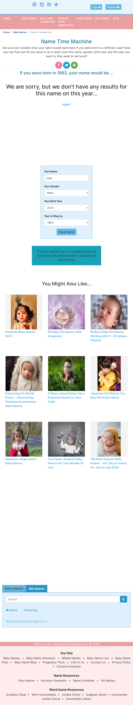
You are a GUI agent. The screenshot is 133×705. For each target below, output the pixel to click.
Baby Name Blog (25, 662)
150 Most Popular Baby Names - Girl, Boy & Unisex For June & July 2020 (108, 463)
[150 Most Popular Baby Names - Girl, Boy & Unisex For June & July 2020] (109, 439)
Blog (116, 18)
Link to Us (77, 662)
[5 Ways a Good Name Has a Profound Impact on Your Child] (66, 373)
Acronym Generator (54, 680)
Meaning (30, 610)
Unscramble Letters (78, 698)
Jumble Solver (71, 694)
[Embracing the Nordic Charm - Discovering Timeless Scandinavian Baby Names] (24, 373)
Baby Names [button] (29, 18)
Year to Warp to (53, 216)
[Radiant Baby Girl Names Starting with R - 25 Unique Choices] (109, 311)
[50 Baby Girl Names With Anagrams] (66, 311)
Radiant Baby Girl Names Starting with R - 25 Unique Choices (108, 336)
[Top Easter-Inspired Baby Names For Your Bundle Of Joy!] (66, 439)
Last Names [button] (102, 18)
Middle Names (71, 658)
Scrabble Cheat (16, 694)
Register (112, 7)
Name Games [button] (84, 18)
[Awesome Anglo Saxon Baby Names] (24, 439)
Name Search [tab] (14, 588)
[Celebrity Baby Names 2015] (24, 311)
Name (12, 610)
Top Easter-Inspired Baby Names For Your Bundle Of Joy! (66, 463)
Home (12, 18)
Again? (66, 104)
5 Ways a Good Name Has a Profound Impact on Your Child (66, 397)
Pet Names (108, 680)
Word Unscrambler (44, 694)
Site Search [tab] (36, 588)
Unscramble (119, 694)
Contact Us (98, 662)
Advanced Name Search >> (27, 621)
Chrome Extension (69, 666)
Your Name (50, 171)
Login (95, 7)
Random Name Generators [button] (65, 22)
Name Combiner (83, 680)
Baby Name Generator (40, 658)
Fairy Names (26, 680)
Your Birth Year (53, 201)
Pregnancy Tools (54, 662)
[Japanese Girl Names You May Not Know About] (109, 373)
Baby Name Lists (98, 658)
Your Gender (51, 186)
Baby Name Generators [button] (47, 20)
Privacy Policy (121, 662)
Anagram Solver (96, 694)
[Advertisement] (66, 137)
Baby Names (20, 32)
